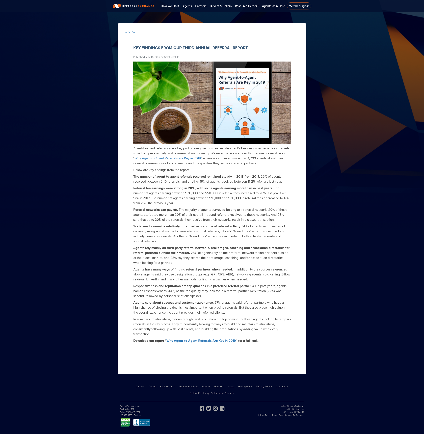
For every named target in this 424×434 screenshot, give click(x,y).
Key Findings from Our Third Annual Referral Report (190, 47)
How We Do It (170, 6)
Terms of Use (278, 415)
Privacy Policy (264, 386)
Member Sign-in (299, 6)
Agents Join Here (273, 6)
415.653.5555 (126, 415)
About (152, 386)
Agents (187, 6)
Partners (201, 6)
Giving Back (245, 386)
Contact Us (282, 386)
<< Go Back (131, 32)
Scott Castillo (171, 57)
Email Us (137, 415)
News (231, 386)
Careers (140, 386)
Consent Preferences (294, 415)
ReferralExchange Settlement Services (212, 393)
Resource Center (246, 6)
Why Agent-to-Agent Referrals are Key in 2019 (168, 158)
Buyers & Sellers (221, 6)
